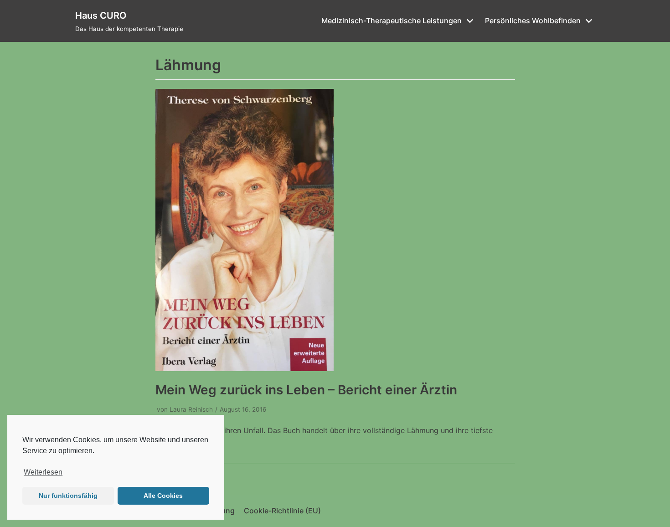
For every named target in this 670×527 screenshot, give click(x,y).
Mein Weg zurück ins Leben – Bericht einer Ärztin (306, 390)
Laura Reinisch (191, 409)
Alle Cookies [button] (163, 495)
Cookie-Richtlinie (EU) (282, 510)
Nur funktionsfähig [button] (68, 495)
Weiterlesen (43, 472)
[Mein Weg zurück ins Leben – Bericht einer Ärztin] (244, 368)
